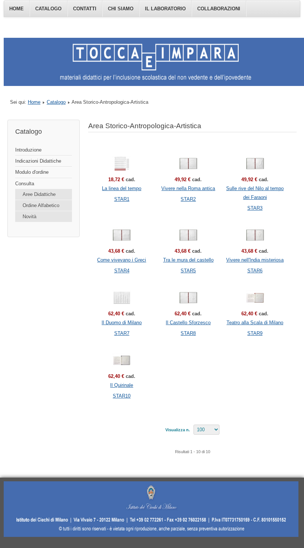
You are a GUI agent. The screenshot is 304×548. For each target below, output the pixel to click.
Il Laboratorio (165, 8)
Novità (29, 216)
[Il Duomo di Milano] (121, 297)
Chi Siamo (120, 8)
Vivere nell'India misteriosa (255, 260)
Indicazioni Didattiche (38, 161)
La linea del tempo (121, 188)
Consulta (24, 183)
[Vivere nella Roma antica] (188, 163)
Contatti (84, 8)
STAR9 (254, 333)
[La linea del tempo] (121, 163)
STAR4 (121, 270)
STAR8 (188, 333)
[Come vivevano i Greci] (121, 235)
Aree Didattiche (39, 194)
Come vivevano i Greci (121, 260)
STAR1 (121, 199)
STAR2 (188, 199)
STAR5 (188, 270)
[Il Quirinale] (121, 360)
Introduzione (28, 150)
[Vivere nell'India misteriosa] (255, 235)
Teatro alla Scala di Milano (255, 322)
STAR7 (121, 333)
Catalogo (48, 8)
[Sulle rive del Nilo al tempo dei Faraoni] (255, 163)
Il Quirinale (121, 385)
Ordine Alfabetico (41, 205)
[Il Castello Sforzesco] (188, 297)
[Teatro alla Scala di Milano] (255, 297)
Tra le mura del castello (188, 260)
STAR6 (254, 270)
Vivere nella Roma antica (188, 188)
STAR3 (254, 208)
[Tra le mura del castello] (188, 235)
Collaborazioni (218, 8)
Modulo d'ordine (32, 172)
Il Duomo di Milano (122, 322)
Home (16, 8)
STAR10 (121, 396)
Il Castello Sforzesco (188, 322)
